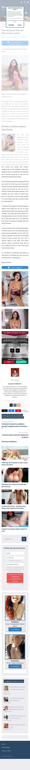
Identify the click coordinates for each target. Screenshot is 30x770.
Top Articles (7, 681)
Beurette (4, 415)
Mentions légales (6, 747)
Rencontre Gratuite (13, 417)
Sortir (20, 25)
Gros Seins (11, 415)
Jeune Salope (18, 415)
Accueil (3, 744)
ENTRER (11, 25)
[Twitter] (11, 405)
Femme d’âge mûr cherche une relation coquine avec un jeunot (14, 689)
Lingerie (4, 417)
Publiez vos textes (6, 750)
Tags (21, 681)
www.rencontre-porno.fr (9, 400)
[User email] (18, 405)
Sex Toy (21, 417)
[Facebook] (15, 405)
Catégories (16, 681)
